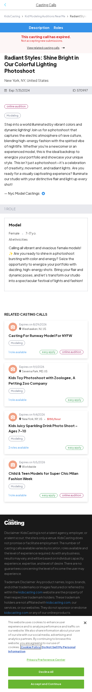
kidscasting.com (30, 592)
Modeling (12, 115)
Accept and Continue (46, 684)
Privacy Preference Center (46, 659)
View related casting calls (43, 47)
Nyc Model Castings (24, 193)
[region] (46, 654)
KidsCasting (12, 16)
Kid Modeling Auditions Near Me (45, 16)
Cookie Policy (31, 647)
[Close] (85, 622)
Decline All (46, 671)
